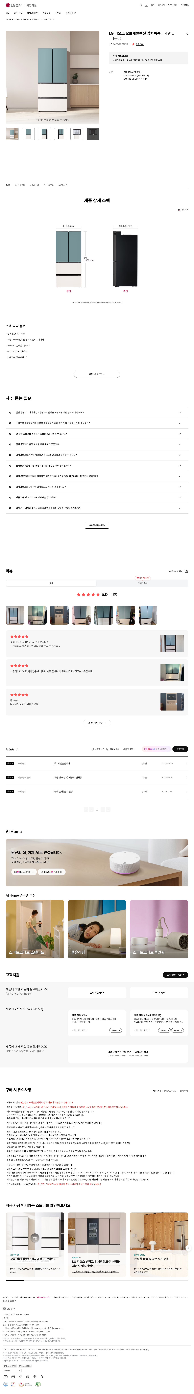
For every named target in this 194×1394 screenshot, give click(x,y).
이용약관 (15, 1297)
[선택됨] (12, 134)
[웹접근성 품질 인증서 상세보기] (38, 1384)
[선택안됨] (28, 134)
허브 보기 (57, 872)
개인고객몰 (185, 5)
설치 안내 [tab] (184, 1091)
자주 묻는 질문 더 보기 (97, 525)
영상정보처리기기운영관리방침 (82, 1297)
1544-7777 (59, 1328)
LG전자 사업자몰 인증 (159, 1297)
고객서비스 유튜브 (10, 1366)
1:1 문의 (6, 1318)
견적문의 (47, 13)
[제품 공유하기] (186, 33)
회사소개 (161, 5)
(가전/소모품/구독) (36, 1321)
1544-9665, (38, 1328)
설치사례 (70, 13)
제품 (8, 13)
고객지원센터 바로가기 (175, 975)
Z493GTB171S (120, 44)
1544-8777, (30, 1332)
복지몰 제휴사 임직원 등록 (140, 1297)
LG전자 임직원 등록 (103, 1297)
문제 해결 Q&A (97, 992)
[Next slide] (188, 1248)
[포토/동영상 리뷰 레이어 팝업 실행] (15, 615)
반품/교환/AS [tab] (170, 1091)
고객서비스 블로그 (25, 1366)
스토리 (58, 13)
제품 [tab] (51, 583)
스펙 (8, 184)
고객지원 (63, 184)
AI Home (49, 184)
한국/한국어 (8, 1371)
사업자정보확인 (47, 1350)
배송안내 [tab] (157, 1091)
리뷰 (20, 184)
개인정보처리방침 (43, 1297)
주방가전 (26, 20)
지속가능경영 (172, 5)
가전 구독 (18, 13)
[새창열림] (6, 1377)
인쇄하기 (185, 210)
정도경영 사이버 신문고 (178, 1297)
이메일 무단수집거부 (27, 1297)
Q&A (34, 184)
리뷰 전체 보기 (95, 723)
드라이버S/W (159, 992)
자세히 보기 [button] (42, 1009)
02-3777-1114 (22, 1315)
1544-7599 (34, 1325)
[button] (140, 5)
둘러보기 (28, 872)
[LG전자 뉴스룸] (28, 1377)
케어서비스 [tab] (142, 583)
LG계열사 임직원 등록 (120, 1297)
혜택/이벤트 (32, 13)
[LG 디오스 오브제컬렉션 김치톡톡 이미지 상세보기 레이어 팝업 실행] (52, 77)
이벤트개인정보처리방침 (60, 1297)
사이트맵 (6, 1297)
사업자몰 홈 (9, 20)
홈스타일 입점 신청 (9, 1301)
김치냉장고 (35, 20)
